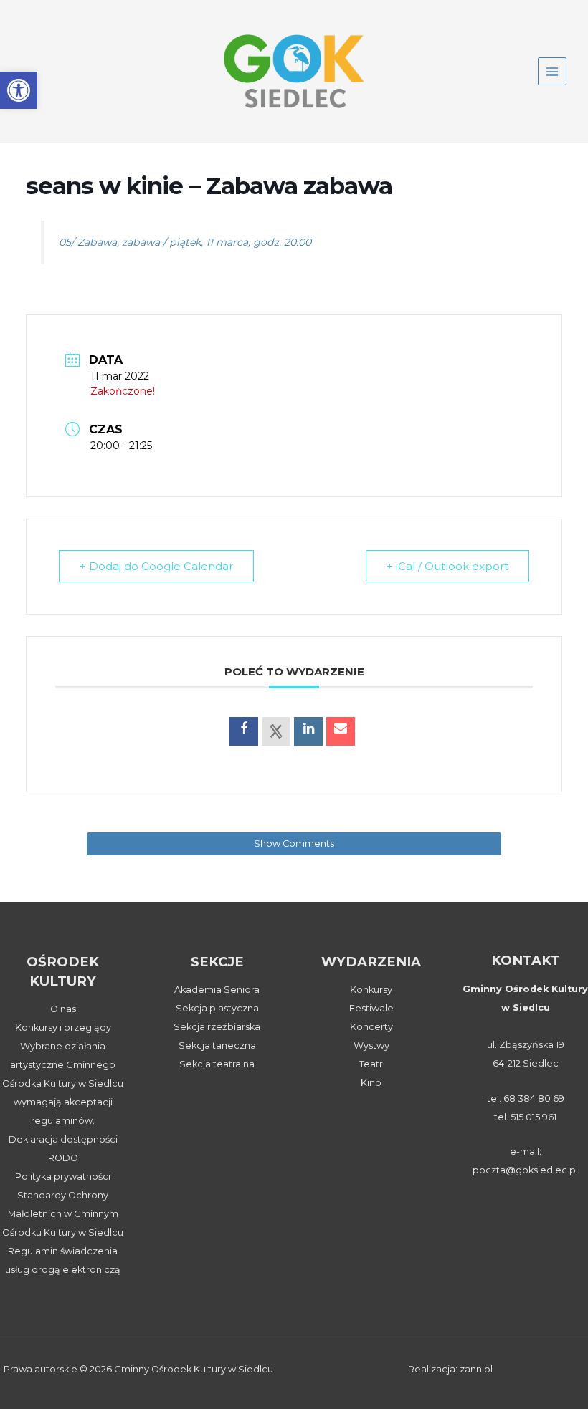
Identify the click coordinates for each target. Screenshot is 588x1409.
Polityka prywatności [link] (62, 1176)
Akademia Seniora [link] (217, 989)
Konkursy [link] (371, 989)
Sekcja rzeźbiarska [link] (217, 1026)
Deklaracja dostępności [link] (63, 1139)
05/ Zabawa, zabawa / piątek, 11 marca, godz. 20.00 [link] (185, 242)
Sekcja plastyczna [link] (217, 1008)
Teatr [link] (371, 1064)
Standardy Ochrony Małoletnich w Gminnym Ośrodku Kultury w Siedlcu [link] (62, 1214)
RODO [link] (63, 1158)
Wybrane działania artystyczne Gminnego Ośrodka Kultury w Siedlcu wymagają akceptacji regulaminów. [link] (62, 1083)
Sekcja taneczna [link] (217, 1045)
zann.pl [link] (476, 1369)
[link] (18, 90)
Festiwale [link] (371, 1008)
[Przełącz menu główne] (552, 71)
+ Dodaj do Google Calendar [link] (156, 566)
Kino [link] (371, 1082)
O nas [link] (63, 1009)
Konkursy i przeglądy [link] (63, 1027)
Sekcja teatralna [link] (217, 1064)
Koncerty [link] (371, 1026)
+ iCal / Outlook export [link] (447, 566)
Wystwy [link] (371, 1045)
